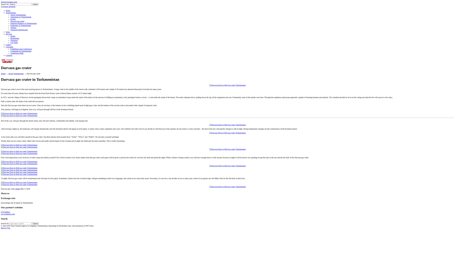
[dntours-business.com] (7, 63)
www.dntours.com (8, 214)
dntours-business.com (9, 2)
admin (17, 189)
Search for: (5, 4)
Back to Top (5, 228)
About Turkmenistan (16, 74)
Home (3, 74)
